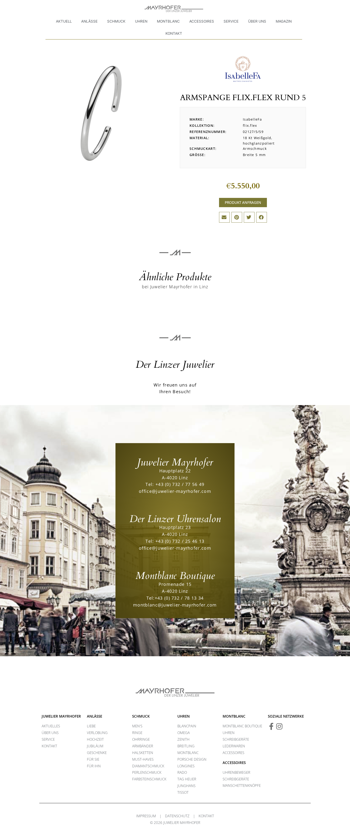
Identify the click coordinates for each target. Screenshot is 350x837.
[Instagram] (279, 726)
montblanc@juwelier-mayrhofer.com (175, 605)
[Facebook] (271, 726)
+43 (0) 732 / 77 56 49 (180, 484)
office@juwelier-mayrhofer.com (175, 491)
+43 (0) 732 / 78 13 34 (179, 598)
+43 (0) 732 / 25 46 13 (180, 541)
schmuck (141, 716)
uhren (183, 716)
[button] (224, 217)
